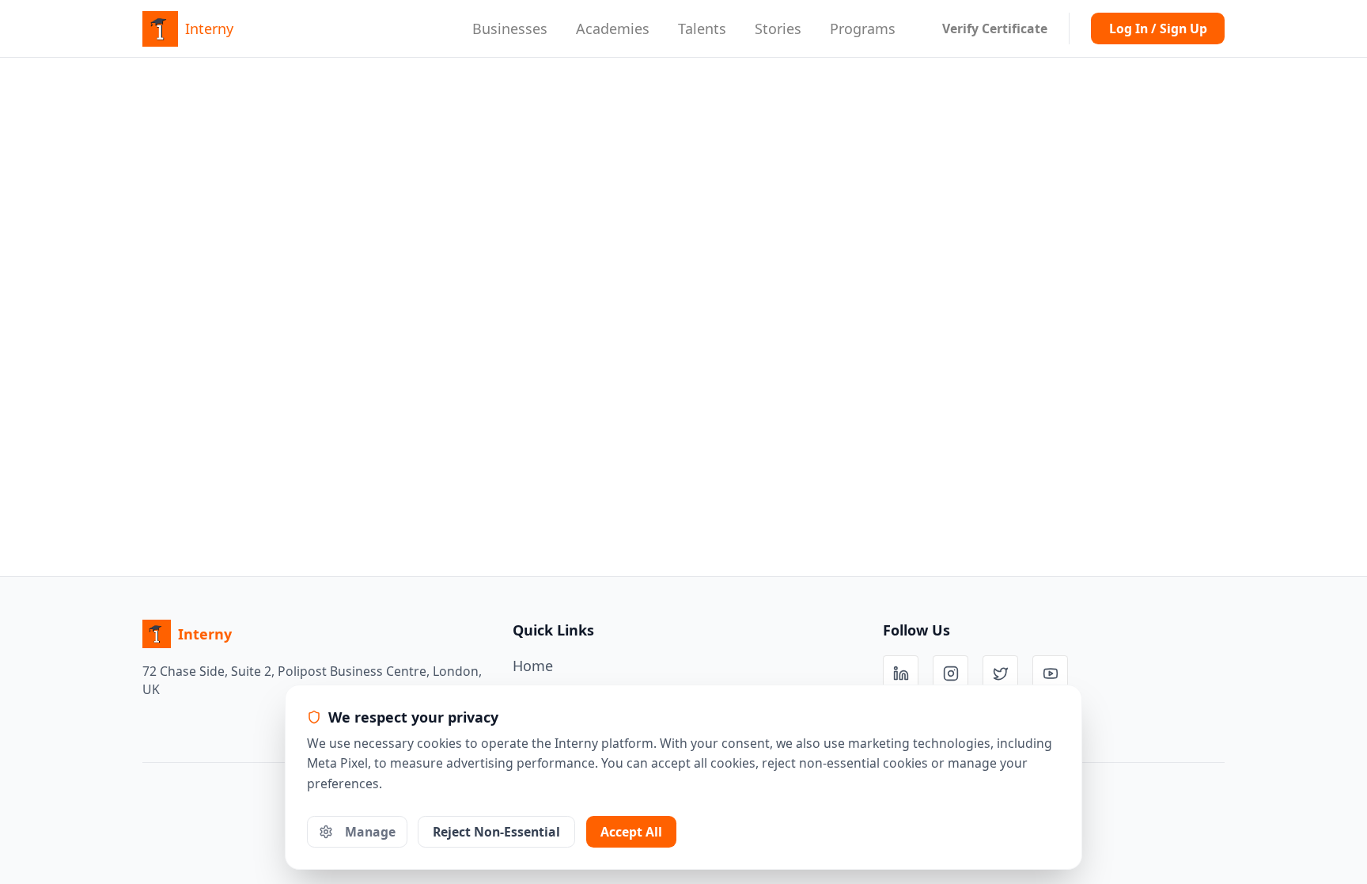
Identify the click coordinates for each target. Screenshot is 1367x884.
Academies (612, 28)
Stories (778, 28)
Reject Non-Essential (496, 831)
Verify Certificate (994, 28)
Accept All (631, 831)
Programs (863, 28)
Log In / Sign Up (1158, 28)
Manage (370, 831)
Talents (702, 28)
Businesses (509, 28)
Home (533, 665)
